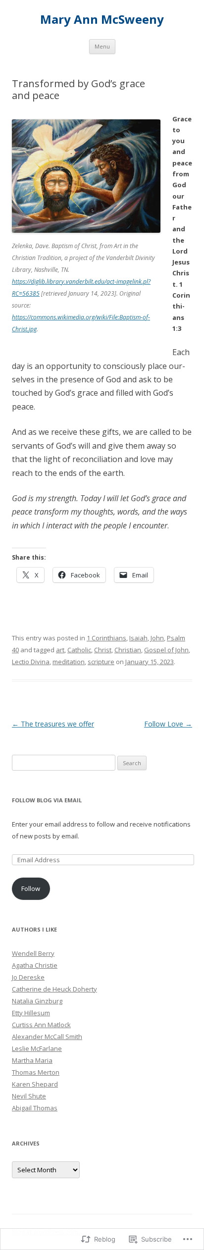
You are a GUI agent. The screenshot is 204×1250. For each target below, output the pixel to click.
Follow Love (168, 724)
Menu (102, 46)
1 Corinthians (106, 637)
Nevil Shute (29, 1096)
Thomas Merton (35, 1072)
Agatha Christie (34, 965)
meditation (68, 661)
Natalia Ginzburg (37, 1000)
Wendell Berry (33, 953)
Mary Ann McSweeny (102, 19)
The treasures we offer (53, 724)
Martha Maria (32, 1060)
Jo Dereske (28, 977)
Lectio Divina (31, 661)
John (157, 637)
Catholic (79, 649)
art (60, 649)
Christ (102, 649)
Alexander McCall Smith (47, 1036)
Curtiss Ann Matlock (41, 1024)
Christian (127, 649)
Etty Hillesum (31, 1012)
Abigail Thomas (34, 1107)
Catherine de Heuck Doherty (54, 989)
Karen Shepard (35, 1084)
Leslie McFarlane (37, 1048)
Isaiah (138, 637)
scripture (101, 661)
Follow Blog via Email (47, 800)
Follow (30, 888)
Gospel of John (166, 649)
